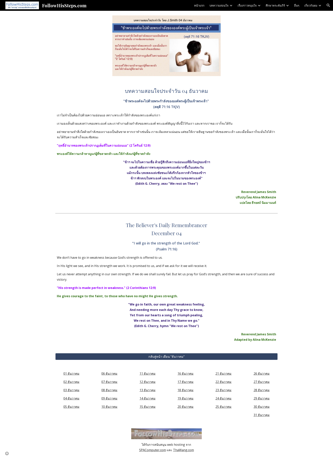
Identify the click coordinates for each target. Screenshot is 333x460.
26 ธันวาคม (262, 373)
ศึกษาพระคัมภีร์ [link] (275, 5)
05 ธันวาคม (71, 407)
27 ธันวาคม (262, 382)
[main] (166, 146)
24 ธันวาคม (223, 398)
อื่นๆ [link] (296, 5)
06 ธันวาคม (109, 373)
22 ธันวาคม (223, 382)
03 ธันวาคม (71, 390)
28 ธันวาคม (262, 390)
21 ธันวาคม (223, 373)
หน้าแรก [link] (199, 5)
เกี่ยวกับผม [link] (310, 5)
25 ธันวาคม (223, 407)
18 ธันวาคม (185, 390)
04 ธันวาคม (71, 398)
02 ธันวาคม (71, 382)
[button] (328, 5)
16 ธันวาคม (185, 373)
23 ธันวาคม (223, 390)
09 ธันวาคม (109, 398)
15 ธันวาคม (148, 407)
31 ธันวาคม (262, 415)
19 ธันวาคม (185, 398)
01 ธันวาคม (71, 373)
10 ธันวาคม (109, 407)
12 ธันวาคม (148, 382)
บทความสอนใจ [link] (219, 5)
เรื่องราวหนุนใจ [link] (247, 5)
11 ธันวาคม (148, 373)
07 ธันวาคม (109, 382)
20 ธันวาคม (185, 407)
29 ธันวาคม (262, 398)
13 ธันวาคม (148, 390)
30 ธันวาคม (262, 407)
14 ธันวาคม (148, 398)
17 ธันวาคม (185, 382)
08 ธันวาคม (109, 390)
